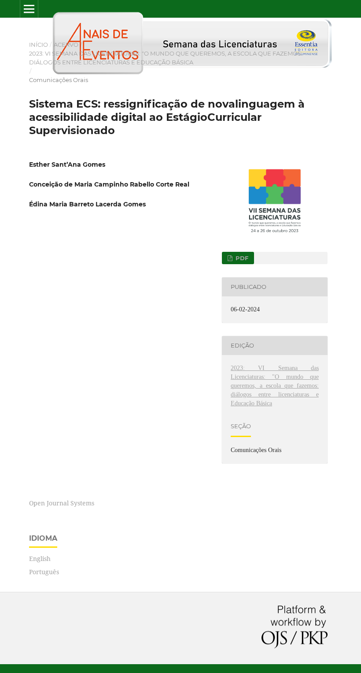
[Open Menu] (29, 9)
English (40, 558)
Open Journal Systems (61, 503)
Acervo (66, 44)
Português (44, 572)
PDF (241, 258)
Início (38, 44)
